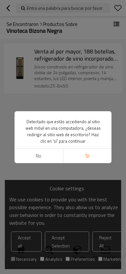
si (87, 156)
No (38, 156)
